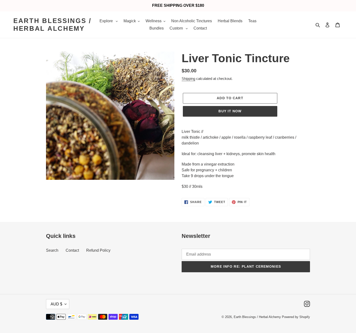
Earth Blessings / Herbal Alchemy (52, 24)
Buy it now (229, 111)
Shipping (188, 78)
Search (52, 250)
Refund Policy (98, 250)
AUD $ (56, 304)
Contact (72, 250)
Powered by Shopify (296, 317)
